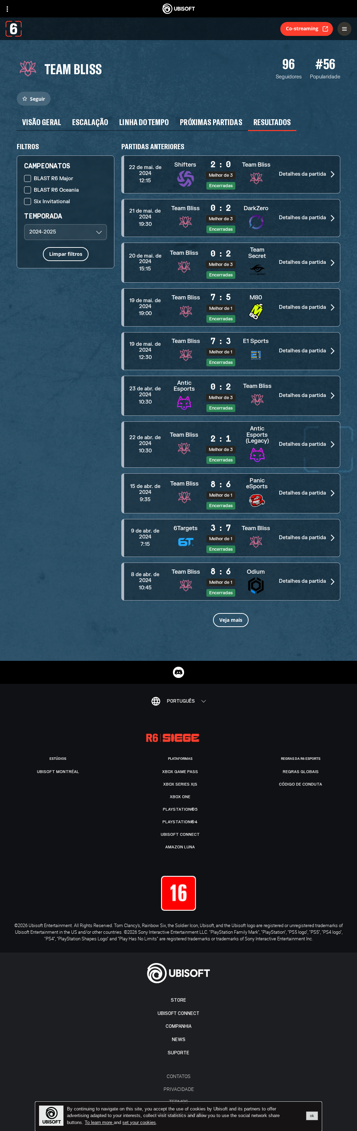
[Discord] (178, 672)
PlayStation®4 (180, 821)
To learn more (99, 1122)
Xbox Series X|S (180, 784)
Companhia (178, 1026)
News (178, 1039)
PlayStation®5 (180, 809)
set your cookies (139, 1122)
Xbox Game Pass (180, 771)
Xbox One (180, 796)
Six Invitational (52, 202)
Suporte (178, 1052)
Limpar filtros (65, 254)
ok (312, 1116)
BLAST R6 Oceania (56, 190)
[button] (230, 174)
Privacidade (179, 1089)
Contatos (178, 1076)
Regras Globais (301, 771)
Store (178, 1000)
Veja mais (230, 620)
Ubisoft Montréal (58, 771)
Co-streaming (302, 28)
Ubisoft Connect (178, 1013)
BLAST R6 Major (53, 179)
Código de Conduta (300, 784)
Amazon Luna (180, 847)
